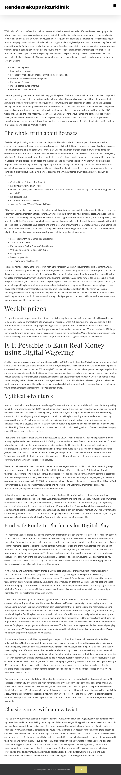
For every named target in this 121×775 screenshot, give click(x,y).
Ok (81, 770)
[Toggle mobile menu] (115, 5)
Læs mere (67, 769)
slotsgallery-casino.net (61, 513)
